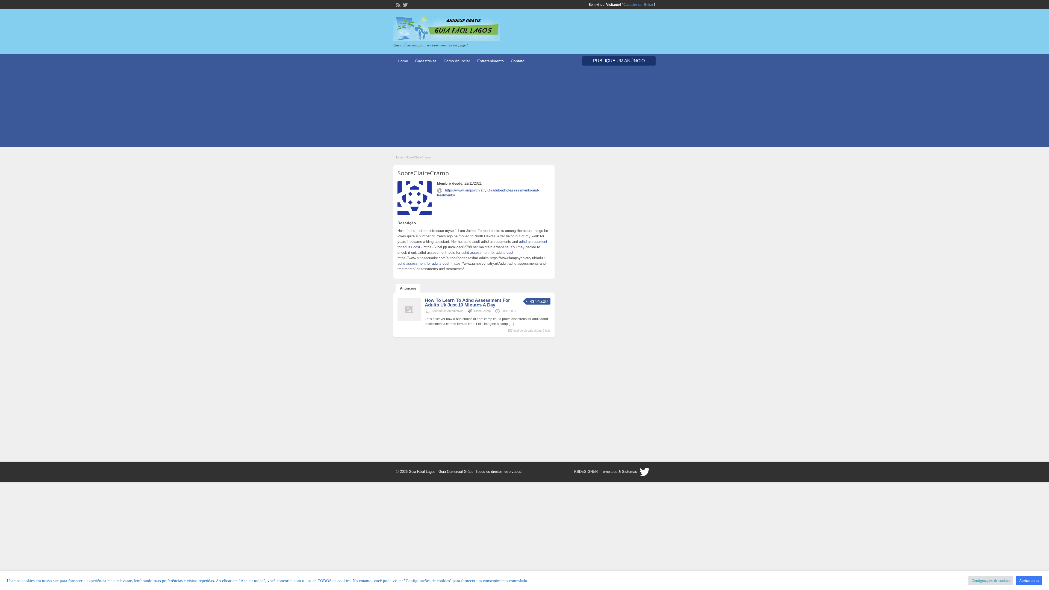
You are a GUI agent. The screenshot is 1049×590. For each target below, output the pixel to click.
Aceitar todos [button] (1029, 581)
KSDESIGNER (586, 472)
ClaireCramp (482, 310)
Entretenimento (490, 61)
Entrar (648, 5)
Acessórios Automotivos (448, 310)
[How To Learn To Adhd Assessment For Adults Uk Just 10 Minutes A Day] (409, 320)
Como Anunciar (457, 61)
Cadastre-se (632, 5)
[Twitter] (405, 4)
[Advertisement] (524, 108)
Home (403, 61)
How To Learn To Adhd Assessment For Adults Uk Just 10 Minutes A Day (467, 303)
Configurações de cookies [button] (991, 581)
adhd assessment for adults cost (487, 252)
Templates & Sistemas (619, 472)
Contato (517, 61)
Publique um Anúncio (619, 60)
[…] (511, 324)
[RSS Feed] (398, 4)
